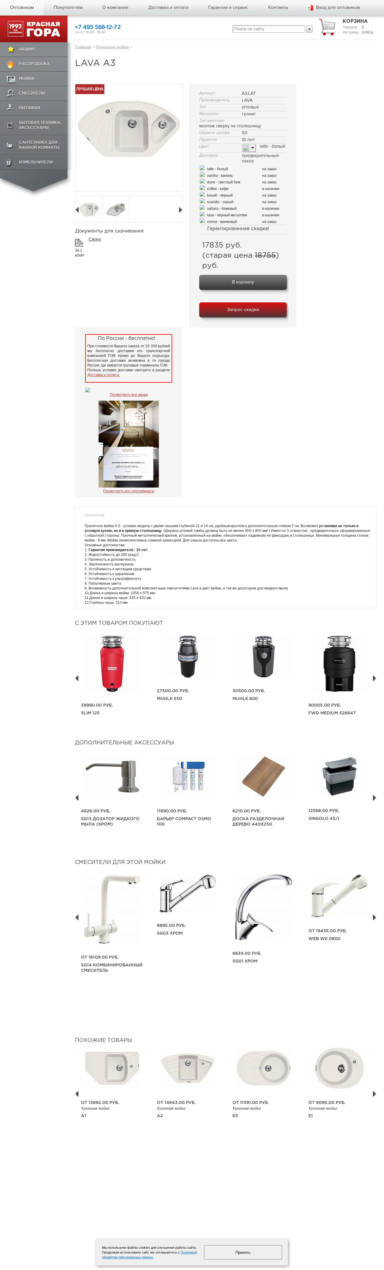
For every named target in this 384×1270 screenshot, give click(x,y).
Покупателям (68, 7)
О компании (115, 7)
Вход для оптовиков (338, 7)
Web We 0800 (324, 939)
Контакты (278, 7)
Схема (94, 239)
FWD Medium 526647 (332, 713)
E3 (235, 1116)
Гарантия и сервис (228, 7)
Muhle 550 (169, 699)
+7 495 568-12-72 (98, 27)
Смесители (32, 93)
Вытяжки (29, 108)
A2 (160, 1116)
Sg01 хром (244, 961)
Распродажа (34, 64)
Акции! (27, 49)
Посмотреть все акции (129, 395)
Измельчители (36, 162)
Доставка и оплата (168, 7)
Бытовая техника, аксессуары (40, 125)
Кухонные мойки (112, 46)
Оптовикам (22, 7)
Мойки (26, 79)
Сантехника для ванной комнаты (39, 145)
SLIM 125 (90, 713)
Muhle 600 (245, 699)
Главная (83, 46)
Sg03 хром (170, 933)
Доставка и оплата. (103, 375)
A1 (83, 1116)
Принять (243, 1252)
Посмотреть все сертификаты (128, 491)
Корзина (355, 21)
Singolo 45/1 (323, 818)
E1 (310, 1116)
